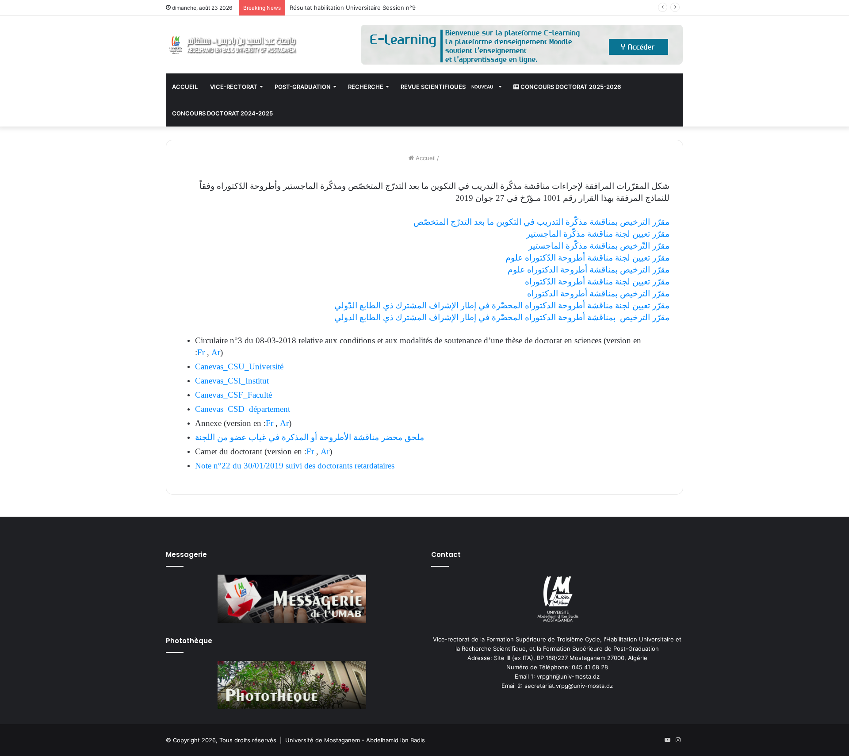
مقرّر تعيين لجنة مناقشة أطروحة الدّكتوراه (597, 281)
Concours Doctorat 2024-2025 (222, 113)
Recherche (365, 86)
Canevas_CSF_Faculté (233, 394)
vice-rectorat (233, 86)
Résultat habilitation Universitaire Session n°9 (353, 7)
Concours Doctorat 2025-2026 (570, 86)
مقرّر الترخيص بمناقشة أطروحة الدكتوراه (598, 293)
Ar (215, 352)
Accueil (185, 86)
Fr (201, 352)
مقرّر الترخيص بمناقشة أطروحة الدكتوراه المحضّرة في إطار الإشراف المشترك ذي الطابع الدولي (501, 317)
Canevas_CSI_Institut (232, 380)
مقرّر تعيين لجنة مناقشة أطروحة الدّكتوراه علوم (586, 257)
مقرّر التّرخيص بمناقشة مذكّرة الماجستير (598, 245)
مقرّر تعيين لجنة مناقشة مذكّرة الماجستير (596, 233)
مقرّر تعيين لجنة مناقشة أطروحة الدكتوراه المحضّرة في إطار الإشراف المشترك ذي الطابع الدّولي (501, 305)
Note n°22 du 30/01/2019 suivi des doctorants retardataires (296, 465)
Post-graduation (303, 86)
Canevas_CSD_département (242, 409)
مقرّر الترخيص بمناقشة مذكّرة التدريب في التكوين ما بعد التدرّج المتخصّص (540, 221)
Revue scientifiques (447, 86)
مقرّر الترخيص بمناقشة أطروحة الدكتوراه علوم (588, 269)
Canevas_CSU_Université (239, 366)
